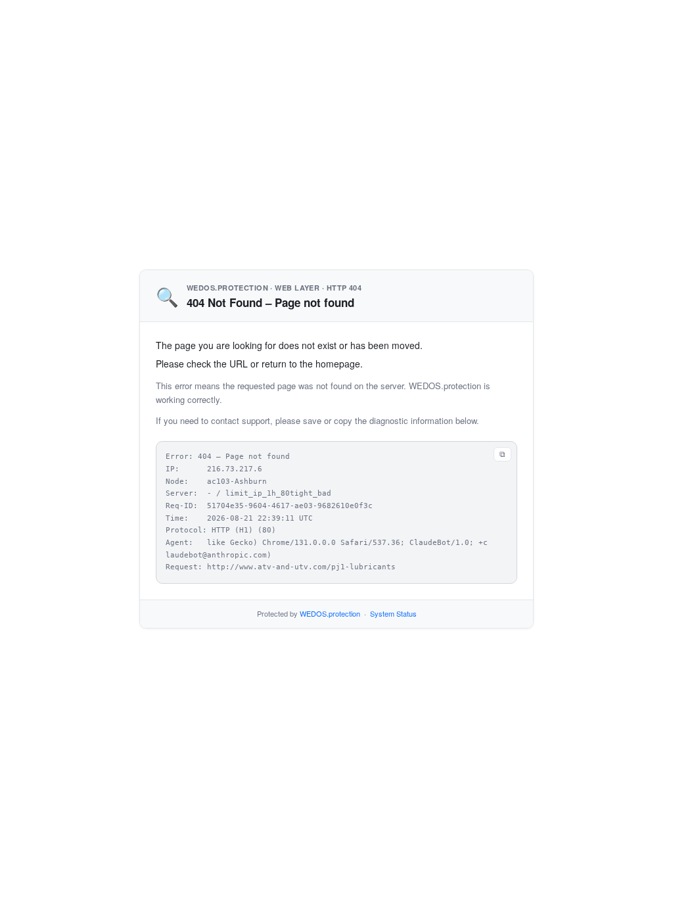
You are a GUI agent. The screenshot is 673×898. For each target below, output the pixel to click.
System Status (393, 613)
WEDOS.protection (330, 613)
